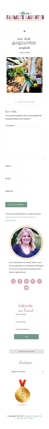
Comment (10, 126)
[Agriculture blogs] (22, 406)
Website (9, 191)
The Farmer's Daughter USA (25, 16)
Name (8, 166)
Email (8, 178)
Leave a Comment (26, 102)
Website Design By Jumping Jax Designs (28, 417)
